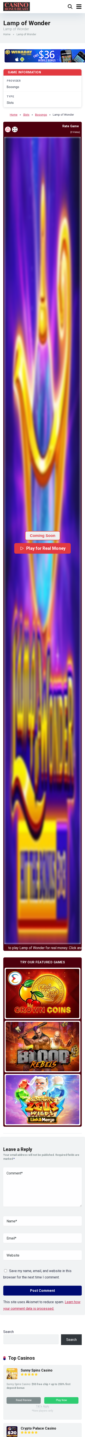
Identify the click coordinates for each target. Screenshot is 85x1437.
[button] (42, 540)
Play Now (61, 1400)
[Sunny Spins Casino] (12, 1378)
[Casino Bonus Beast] (16, 6)
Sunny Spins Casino (37, 1370)
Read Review (24, 1400)
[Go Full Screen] (15, 129)
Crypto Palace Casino (38, 1428)
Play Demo (42, 993)
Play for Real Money (46, 548)
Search (8, 1332)
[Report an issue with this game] (8, 129)
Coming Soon (42, 535)
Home (6, 34)
